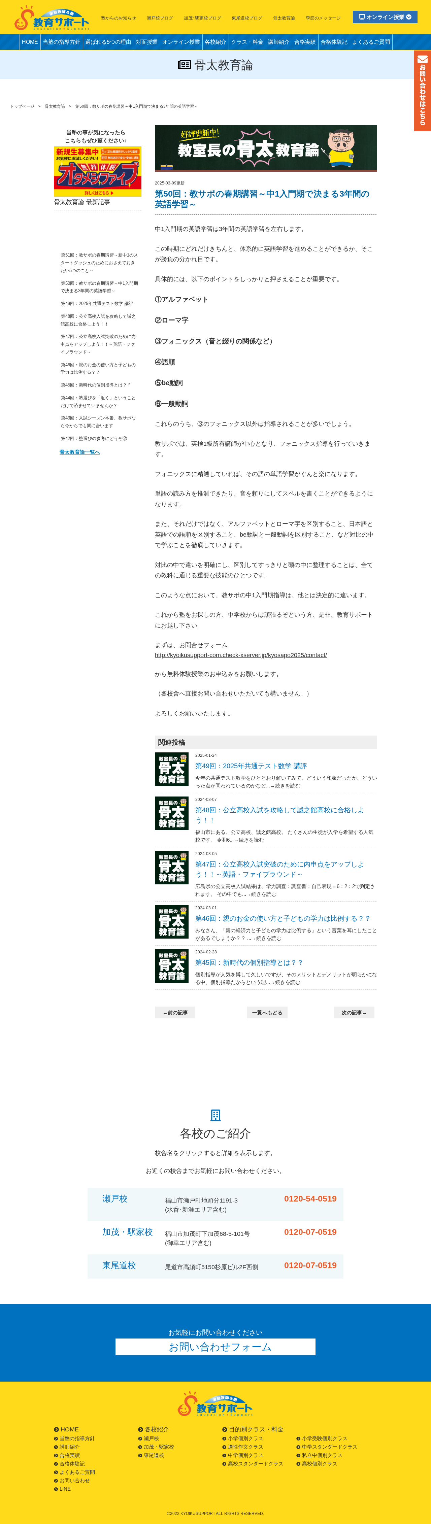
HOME (30, 42)
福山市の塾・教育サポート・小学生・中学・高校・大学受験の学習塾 (52, 17)
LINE (65, 1488)
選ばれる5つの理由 (108, 42)
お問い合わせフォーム (220, 1346)
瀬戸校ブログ (160, 18)
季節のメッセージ (323, 18)
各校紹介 (215, 42)
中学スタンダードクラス (330, 1446)
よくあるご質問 (371, 42)
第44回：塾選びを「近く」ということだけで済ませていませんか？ (98, 401)
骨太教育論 (284, 18)
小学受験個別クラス (324, 1438)
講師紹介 (279, 42)
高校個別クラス (319, 1463)
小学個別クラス (245, 1438)
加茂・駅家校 (127, 1232)
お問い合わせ (75, 1480)
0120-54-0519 (310, 1198)
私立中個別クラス (322, 1455)
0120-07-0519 (310, 1232)
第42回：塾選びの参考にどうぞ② (94, 438)
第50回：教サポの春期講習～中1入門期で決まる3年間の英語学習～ (99, 287)
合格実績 (305, 42)
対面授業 (147, 42)
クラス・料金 (247, 42)
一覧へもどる (267, 1012)
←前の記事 (175, 1012)
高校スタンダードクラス (256, 1463)
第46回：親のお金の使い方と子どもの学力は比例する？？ (98, 368)
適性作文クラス (245, 1446)
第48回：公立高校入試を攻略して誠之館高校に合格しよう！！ (98, 320)
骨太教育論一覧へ (80, 452)
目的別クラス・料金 (256, 1429)
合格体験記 (334, 42)
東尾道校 (119, 1265)
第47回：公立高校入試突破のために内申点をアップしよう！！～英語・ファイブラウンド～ (98, 344)
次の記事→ (354, 1012)
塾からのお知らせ (118, 18)
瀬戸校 (115, 1198)
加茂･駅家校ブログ (202, 18)
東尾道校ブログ (247, 18)
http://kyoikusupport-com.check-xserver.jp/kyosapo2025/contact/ (241, 655)
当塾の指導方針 (61, 42)
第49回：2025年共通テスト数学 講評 (97, 303)
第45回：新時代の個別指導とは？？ (96, 384)
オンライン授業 (385, 17)
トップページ (22, 106)
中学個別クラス (245, 1455)
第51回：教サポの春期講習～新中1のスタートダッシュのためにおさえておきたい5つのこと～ (99, 262)
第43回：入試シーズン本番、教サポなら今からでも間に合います (98, 421)
